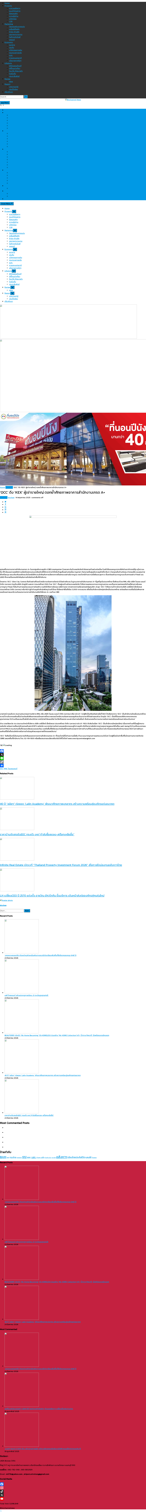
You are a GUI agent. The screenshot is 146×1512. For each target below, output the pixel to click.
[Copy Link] (73, 762)
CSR (10, 21)
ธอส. (29, 1157)
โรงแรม (94, 1157)
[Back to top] (1, 1510)
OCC (2, 768)
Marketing (9, 24)
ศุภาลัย (54, 1157)
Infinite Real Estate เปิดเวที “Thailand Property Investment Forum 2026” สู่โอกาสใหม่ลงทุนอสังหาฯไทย (61, 865)
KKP (8, 1158)
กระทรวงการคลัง (15, 52)
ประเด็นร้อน (13, 89)
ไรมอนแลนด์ (12, 768)
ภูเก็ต (42, 1157)
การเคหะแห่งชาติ (15, 58)
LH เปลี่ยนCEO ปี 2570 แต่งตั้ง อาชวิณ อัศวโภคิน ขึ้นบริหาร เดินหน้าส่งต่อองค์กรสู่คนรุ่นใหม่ (52, 895)
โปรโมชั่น (12, 73)
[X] (73, 754)
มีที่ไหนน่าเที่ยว (14, 68)
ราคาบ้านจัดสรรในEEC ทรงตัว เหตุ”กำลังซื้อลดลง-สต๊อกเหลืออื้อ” (37, 834)
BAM (3, 1157)
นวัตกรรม (13, 18)
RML (5, 768)
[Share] (73, 765)
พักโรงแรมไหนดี (15, 65)
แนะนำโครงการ (14, 11)
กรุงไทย (13, 1157)
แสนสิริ (88, 1157)
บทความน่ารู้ (13, 86)
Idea (11, 81)
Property (8, 5)
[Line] (73, 758)
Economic (9, 42)
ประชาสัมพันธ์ (14, 76)
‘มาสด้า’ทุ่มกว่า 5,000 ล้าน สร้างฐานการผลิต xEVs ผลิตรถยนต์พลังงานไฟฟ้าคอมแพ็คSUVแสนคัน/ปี (43, 1448)
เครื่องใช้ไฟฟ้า (14, 29)
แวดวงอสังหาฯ (14, 8)
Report (7, 84)
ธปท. (11, 55)
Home (7, 3)
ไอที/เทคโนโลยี (14, 37)
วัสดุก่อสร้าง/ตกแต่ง (17, 26)
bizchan (11, 497)
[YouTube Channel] (73, 1499)
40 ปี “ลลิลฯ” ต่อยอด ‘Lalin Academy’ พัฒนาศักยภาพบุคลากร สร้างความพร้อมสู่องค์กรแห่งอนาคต (57, 804)
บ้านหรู (38, 1157)
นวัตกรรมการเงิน (15, 50)
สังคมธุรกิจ (13, 13)
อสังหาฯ (61, 1156)
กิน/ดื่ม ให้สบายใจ (16, 71)
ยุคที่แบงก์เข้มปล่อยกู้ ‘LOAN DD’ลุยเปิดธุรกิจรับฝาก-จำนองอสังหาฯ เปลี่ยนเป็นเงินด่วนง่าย (39, 1408)
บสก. (33, 1157)
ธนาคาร (12, 45)
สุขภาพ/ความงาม (15, 34)
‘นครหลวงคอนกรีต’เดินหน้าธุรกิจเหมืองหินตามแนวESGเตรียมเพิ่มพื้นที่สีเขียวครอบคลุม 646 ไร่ (40, 955)
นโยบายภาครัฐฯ (15, 60)
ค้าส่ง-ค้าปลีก (14, 31)
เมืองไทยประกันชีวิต (76, 1157)
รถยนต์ (12, 39)
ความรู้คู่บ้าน (13, 16)
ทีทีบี (24, 1157)
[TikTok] (73, 1491)
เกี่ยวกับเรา (9, 92)
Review (7, 78)
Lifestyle (8, 63)
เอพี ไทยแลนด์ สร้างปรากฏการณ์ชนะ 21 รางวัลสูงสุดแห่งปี (27, 995)
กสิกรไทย (19, 1157)
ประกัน (11, 47)
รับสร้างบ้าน (48, 1157)
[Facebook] (73, 751)
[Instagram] (73, 1488)
